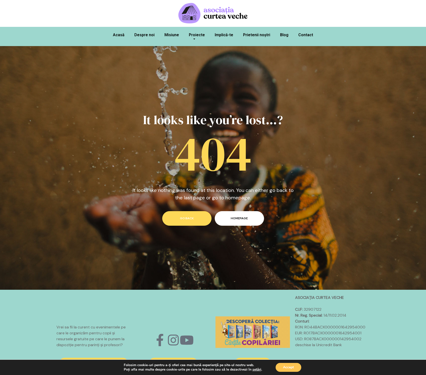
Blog (284, 35)
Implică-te (224, 35)
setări (256, 369)
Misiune (171, 35)
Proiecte (197, 35)
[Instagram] (173, 340)
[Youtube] (186, 340)
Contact (305, 35)
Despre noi (144, 35)
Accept (288, 367)
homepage (239, 218)
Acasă (118, 35)
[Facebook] (160, 340)
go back (187, 218)
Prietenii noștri (256, 35)
